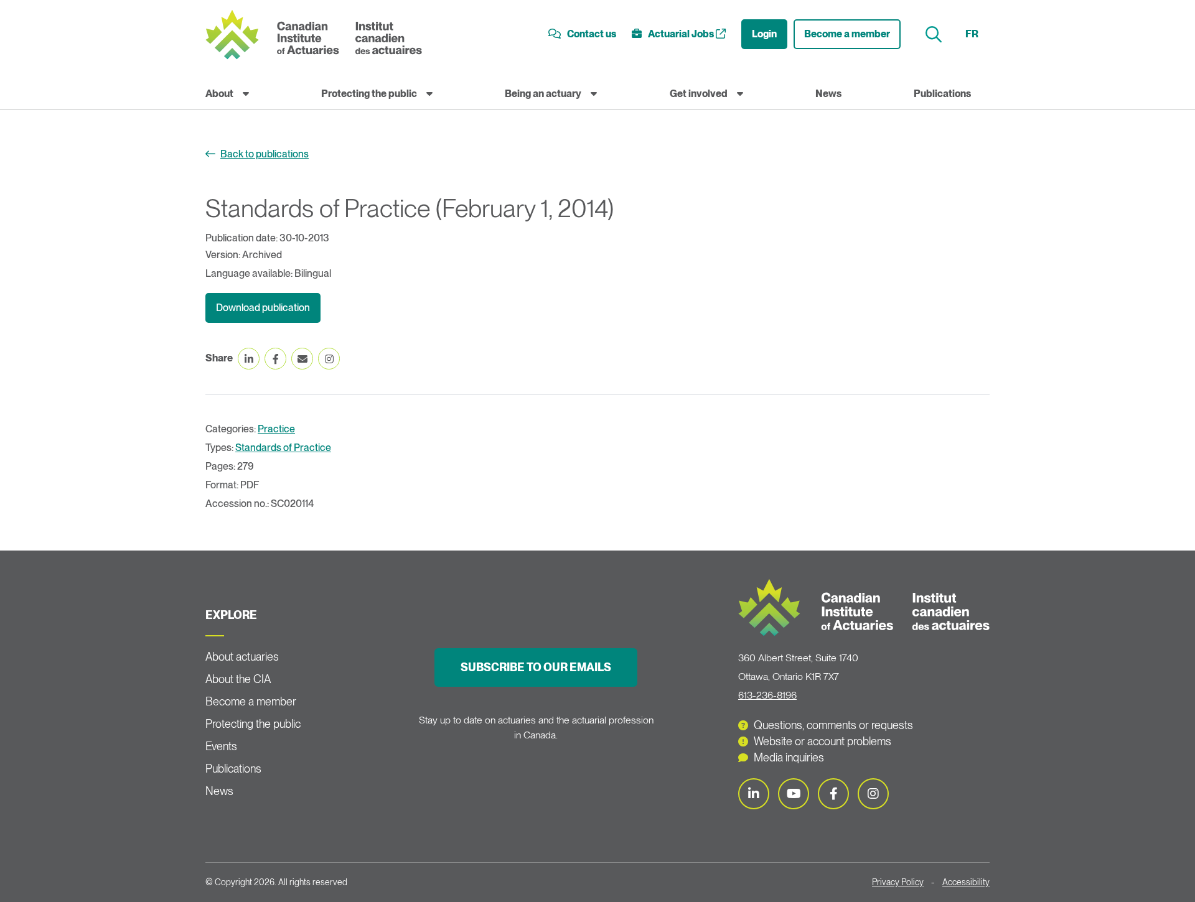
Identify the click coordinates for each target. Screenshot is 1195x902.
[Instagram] (873, 793)
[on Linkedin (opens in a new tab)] (249, 359)
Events (221, 746)
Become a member (847, 34)
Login (764, 34)
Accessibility (966, 882)
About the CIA (238, 679)
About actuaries (242, 656)
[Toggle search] (935, 34)
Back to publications (264, 154)
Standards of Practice (283, 447)
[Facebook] (833, 793)
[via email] (302, 359)
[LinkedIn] (753, 793)
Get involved (699, 94)
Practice (276, 429)
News (828, 94)
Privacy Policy (898, 882)
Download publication (263, 308)
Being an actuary (543, 94)
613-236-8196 (767, 695)
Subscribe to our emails (536, 667)
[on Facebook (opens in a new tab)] (275, 359)
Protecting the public (369, 94)
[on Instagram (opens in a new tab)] (329, 359)
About (219, 94)
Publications (942, 94)
